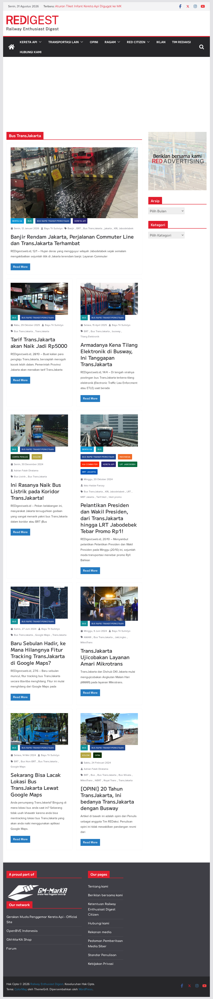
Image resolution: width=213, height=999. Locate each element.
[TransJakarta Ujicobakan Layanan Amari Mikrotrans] (109, 604)
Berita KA (17, 220)
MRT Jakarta (89, 471)
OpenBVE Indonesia (21, 931)
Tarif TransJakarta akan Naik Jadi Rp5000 (39, 342)
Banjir (71, 228)
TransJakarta (42, 331)
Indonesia (125, 456)
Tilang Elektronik (89, 336)
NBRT (98, 780)
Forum (11, 948)
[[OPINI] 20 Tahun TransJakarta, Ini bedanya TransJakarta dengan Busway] (109, 729)
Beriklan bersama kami (105, 895)
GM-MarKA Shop (19, 939)
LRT (129, 491)
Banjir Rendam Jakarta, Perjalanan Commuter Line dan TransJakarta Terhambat (72, 240)
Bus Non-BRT (28, 761)
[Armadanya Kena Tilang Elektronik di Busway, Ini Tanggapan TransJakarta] (109, 299)
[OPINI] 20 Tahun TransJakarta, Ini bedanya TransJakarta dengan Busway (107, 798)
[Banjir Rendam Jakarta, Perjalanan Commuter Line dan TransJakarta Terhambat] (74, 182)
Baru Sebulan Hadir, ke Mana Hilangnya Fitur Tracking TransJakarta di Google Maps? (38, 652)
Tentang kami (98, 886)
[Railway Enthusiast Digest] (11, 47)
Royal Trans (110, 780)
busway (116, 331)
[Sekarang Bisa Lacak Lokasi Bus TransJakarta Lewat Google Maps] (39, 729)
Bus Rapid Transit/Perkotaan (53, 220)
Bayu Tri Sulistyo (53, 228)
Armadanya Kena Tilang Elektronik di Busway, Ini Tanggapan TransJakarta (109, 354)
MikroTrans (86, 642)
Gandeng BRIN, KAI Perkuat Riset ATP (82, 6)
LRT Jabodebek (128, 464)
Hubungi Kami (30, 52)
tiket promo (115, 497)
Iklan (160, 42)
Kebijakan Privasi (100, 963)
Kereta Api (28, 42)
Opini (94, 42)
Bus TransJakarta (92, 228)
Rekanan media (99, 932)
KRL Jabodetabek (123, 228)
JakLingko (120, 637)
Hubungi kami (98, 923)
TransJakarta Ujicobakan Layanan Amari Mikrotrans (105, 657)
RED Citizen (136, 42)
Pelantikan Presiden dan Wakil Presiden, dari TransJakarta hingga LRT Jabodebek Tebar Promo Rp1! (108, 518)
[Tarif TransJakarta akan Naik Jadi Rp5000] (39, 299)
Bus (30, 220)
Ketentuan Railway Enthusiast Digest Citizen (102, 909)
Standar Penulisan (102, 955)
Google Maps (42, 635)
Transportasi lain (63, 42)
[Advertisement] (106, 100)
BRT (78, 228)
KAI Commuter (90, 464)
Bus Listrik (20, 476)
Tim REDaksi (181, 42)
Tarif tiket (101, 497)
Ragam (110, 42)
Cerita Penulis (20, 456)
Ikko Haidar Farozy (94, 485)
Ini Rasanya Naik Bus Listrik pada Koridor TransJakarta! (36, 491)
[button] (39, 42)
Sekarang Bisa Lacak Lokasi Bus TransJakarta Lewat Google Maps (36, 784)
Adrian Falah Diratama (26, 470)
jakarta (108, 228)
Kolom (37, 456)
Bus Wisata (125, 775)
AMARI (87, 637)
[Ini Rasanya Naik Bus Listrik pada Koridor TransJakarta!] (39, 430)
